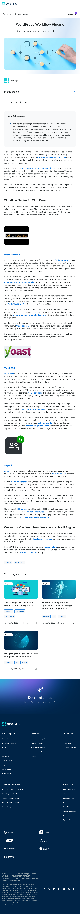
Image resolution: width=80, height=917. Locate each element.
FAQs (65, 815)
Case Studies (67, 807)
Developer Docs (69, 789)
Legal (4, 765)
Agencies (67, 743)
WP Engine (15, 81)
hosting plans (51, 547)
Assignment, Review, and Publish (19, 282)
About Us (5, 739)
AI (54, 616)
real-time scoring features (33, 409)
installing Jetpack (19, 482)
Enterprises (68, 739)
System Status (68, 820)
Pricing (33, 756)
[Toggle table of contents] (74, 92)
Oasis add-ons (23, 326)
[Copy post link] (6, 102)
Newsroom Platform (37, 752)
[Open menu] (76, 4)
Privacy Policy (7, 760)
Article (8, 562)
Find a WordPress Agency (11, 802)
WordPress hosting (29, 552)
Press (4, 747)
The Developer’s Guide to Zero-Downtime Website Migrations (19, 604)
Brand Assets (6, 773)
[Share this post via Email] (26, 102)
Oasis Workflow (12, 254)
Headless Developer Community (13, 789)
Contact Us (6, 756)
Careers (5, 752)
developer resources (42, 539)
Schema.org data (46, 423)
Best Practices (23, 14)
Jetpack (8, 465)
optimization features (34, 512)
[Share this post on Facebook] (11, 102)
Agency (8, 611)
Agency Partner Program (10, 798)
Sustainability (6, 769)
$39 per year (22, 509)
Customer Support (69, 811)
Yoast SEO (9, 368)
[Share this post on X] (16, 102)
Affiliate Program (7, 807)
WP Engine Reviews (9, 743)
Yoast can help (35, 393)
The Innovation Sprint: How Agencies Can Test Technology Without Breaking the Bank (57, 605)
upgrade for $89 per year (37, 426)
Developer (20, 611)
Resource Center (69, 798)
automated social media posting (34, 517)
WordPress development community (35, 168)
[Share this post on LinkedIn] (21, 102)
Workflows (19, 562)
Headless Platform (37, 743)
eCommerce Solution (38, 747)
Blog (11, 14)
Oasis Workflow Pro (17, 304)
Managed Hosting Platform (40, 739)
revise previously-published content (29, 315)
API (64, 794)
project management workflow (51, 157)
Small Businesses (70, 747)
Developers (68, 752)
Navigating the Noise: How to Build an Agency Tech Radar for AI (21, 655)
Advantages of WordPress (11, 794)
